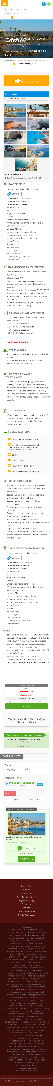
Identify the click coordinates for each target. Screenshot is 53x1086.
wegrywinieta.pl (38, 1014)
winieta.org (44, 1022)
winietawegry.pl (13, 1049)
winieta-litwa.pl (16, 1019)
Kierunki (26, 890)
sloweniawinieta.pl (36, 992)
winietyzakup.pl (37, 1057)
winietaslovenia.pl (35, 1041)
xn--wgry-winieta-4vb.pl (26, 1065)
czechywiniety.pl (15, 946)
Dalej (25, 706)
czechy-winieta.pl (17, 943)
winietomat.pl (28, 1049)
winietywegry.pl (35, 1054)
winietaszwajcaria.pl (17, 1046)
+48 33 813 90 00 (17, 9)
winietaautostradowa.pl (17, 1027)
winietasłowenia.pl (36, 1046)
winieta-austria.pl (17, 1016)
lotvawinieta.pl (35, 968)
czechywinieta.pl (35, 943)
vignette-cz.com (18, 1003)
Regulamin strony (26, 900)
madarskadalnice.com (15, 973)
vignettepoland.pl (41, 1008)
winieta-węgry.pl (29, 1022)
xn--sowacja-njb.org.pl (35, 1060)
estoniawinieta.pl (38, 957)
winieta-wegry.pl (11, 1022)
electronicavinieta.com (32, 954)
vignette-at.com (17, 1000)
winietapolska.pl (36, 1038)
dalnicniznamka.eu (17, 949)
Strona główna (10, 60)
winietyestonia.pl (18, 1054)
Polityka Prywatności (26, 897)
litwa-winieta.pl (35, 962)
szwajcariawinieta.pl (37, 995)
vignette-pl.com (35, 1003)
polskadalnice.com (16, 981)
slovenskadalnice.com (35, 987)
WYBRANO (25, 859)
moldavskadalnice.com (37, 973)
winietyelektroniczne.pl (36, 1052)
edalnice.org (40, 951)
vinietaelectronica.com (31, 1011)
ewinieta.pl (32, 959)
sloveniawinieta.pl (15, 987)
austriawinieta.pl (35, 930)
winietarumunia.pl (17, 1041)
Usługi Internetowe (26, 911)
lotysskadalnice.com (34, 970)
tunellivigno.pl (36, 997)
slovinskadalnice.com (17, 989)
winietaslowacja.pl (17, 1043)
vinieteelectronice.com (18, 1014)
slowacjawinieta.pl (17, 992)
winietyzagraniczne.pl (18, 1057)
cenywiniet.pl (16, 940)
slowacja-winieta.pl (37, 989)
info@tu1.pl (14, 13)
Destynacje (26, 893)
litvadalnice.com (18, 962)
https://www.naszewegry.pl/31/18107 (21, 178)
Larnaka (15, 194)
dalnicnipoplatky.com (35, 946)
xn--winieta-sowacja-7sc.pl (26, 1068)
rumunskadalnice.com (36, 984)
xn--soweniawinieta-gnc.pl (26, 1062)
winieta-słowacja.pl (34, 1019)
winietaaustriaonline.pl (35, 1024)
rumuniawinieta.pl (15, 984)
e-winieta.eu (26, 951)
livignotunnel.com (19, 968)
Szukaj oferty (26, 886)
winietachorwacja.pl (17, 1030)
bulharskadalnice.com (18, 938)
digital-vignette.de (36, 949)
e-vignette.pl (13, 951)
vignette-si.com (11, 1008)
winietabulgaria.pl (38, 1027)
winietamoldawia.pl (34, 1035)
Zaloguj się (26, 904)
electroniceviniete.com (17, 957)
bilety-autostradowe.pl (37, 932)
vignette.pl (25, 1008)
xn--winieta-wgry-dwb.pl (26, 1070)
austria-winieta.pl (18, 930)
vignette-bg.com (35, 1000)
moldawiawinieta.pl (16, 976)
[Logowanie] (12, 17)
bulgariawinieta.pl (36, 935)
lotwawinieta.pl (16, 970)
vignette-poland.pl (18, 1005)
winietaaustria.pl (15, 1024)
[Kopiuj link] (40, 178)
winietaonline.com (18, 1038)
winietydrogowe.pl (15, 1052)
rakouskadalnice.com (36, 981)
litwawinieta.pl (19, 965)
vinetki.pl (15, 1011)
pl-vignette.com (37, 978)
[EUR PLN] (39, 799)
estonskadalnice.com (15, 959)
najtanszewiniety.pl (36, 976)
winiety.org (42, 1049)
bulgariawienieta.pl (17, 935)
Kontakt (26, 908)
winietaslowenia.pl (36, 1043)
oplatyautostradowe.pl (18, 978)
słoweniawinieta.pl (19, 997)
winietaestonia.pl (18, 1033)
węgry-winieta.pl (15, 1060)
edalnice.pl (15, 954)
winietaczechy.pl (36, 1030)
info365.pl (43, 959)
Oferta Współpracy (26, 915)
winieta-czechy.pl (35, 1016)
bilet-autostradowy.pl (15, 932)
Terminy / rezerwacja (29, 82)
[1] (32, 848)
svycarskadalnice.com (16, 995)
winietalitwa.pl (35, 1033)
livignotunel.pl (34, 965)
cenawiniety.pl (37, 938)
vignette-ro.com (36, 1005)
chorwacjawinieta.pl (33, 940)
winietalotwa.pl (16, 1035)
